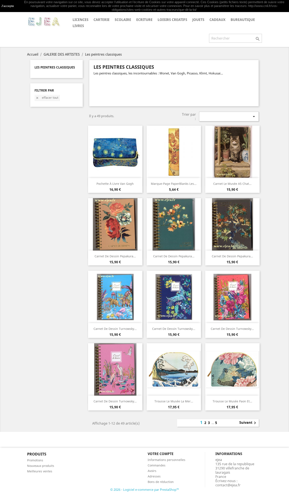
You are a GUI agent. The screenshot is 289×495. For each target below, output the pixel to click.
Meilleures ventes (39, 471)
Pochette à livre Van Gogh (115, 184)
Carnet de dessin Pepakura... (115, 256)
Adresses (154, 476)
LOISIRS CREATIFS (172, 19)
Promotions (35, 460)
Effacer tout (47, 98)
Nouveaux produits (40, 466)
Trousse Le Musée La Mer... (173, 401)
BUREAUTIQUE (243, 19)
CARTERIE (102, 19)
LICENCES (80, 19)
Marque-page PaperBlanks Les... (174, 184)
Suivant (248, 422)
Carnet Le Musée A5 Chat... (232, 184)
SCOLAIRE (123, 19)
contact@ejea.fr (228, 485)
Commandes (156, 465)
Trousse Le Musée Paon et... (232, 401)
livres (78, 25)
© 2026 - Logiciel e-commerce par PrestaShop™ (144, 489)
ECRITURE (144, 19)
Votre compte (160, 453)
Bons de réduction (161, 482)
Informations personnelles (166, 460)
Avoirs (152, 471)
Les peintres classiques (54, 67)
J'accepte (7, 6)
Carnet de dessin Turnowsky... (115, 329)
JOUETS (198, 19)
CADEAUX (217, 19)
